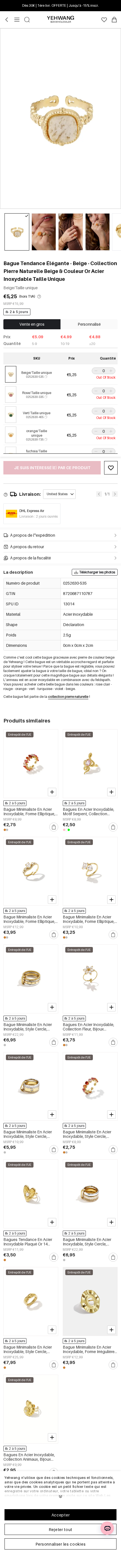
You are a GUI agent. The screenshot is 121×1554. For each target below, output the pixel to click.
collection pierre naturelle (68, 696)
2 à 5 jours (19, 312)
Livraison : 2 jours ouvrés (38, 516)
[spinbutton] (103, 370)
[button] (95, 370)
